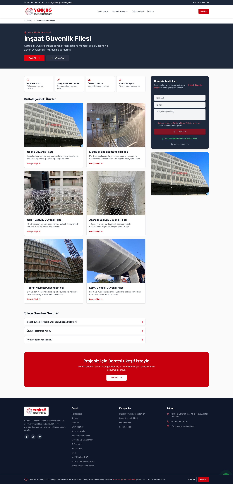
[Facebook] (26, 436)
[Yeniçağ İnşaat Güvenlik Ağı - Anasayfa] (38, 11)
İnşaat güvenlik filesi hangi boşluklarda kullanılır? (85, 321)
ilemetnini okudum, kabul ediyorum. (179, 124)
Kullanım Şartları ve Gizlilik (168, 123)
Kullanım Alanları (79, 431)
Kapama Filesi (125, 427)
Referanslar (77, 444)
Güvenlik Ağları (118, 11)
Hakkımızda (103, 11)
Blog (74, 453)
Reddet (191, 479)
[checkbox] (155, 123)
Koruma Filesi (125, 422)
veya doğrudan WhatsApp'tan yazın (181, 138)
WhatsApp (59, 58)
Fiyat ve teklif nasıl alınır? (85, 339)
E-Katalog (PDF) (81, 457)
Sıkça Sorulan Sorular (81, 435)
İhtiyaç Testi (77, 448)
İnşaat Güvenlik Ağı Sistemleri (132, 414)
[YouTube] (39, 436)
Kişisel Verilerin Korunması (190, 123)
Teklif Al (203, 11)
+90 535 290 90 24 (35, 2)
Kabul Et (203, 479)
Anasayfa (28, 20)
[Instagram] (33, 436)
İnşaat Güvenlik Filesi (128, 418)
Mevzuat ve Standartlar (82, 440)
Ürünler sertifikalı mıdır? (85, 330)
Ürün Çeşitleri (138, 11)
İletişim (150, 11)
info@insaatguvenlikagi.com (60, 2)
